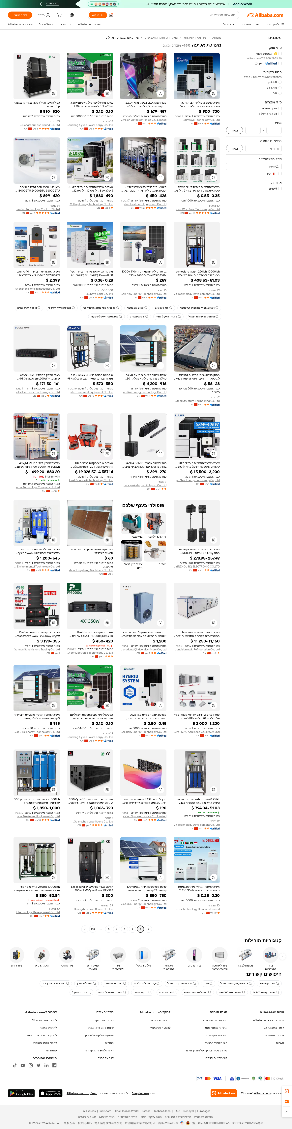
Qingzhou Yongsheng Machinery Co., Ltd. (90, 570)
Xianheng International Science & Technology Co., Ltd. (90, 480)
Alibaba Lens (262, 1093)
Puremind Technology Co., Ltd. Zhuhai (37, 209)
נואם (206, 983)
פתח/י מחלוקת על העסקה (98, 1035)
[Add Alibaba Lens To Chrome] (224, 1093)
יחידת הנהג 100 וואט (230, 992)
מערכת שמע (166, 992)
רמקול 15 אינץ (84, 983)
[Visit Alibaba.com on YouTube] (22, 1065)
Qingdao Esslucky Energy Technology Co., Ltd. (143, 731)
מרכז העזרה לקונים (103, 1020)
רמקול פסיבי (141, 992)
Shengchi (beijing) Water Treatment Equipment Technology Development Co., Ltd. (197, 293)
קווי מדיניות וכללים (216, 1058)
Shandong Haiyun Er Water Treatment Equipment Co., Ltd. (143, 204)
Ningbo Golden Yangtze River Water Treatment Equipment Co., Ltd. (90, 392)
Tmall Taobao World (126, 1110)
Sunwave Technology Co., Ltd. (201, 119)
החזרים (109, 1042)
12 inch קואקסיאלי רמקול (234, 983)
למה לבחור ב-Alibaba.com (268, 1020)
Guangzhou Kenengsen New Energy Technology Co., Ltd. (143, 293)
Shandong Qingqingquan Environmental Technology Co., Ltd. (37, 566)
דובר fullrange (267, 983)
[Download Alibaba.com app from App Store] (51, 1093)
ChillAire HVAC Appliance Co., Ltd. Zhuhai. (197, 731)
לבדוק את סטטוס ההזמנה (42, 1035)
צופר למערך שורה (27, 308)
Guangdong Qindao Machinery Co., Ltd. (143, 649)
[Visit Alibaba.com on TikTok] (14, 1065)
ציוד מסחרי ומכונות (195, 37)
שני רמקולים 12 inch (264, 992)
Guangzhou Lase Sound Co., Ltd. (40, 125)
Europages (203, 1110)
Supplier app (140, 1093)
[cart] (59, 15)
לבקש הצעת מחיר (160, 1027)
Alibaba (216, 37)
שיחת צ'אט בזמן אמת (101, 1027)
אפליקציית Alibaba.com (82, 1093)
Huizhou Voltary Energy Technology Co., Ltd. (90, 204)
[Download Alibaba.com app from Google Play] (21, 1093)
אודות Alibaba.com (272, 1011)
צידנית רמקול (79, 992)
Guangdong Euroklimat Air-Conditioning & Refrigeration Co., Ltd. (197, 649)
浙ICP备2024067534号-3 (247, 1123)
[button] (111, 15)
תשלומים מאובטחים (215, 1020)
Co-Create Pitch (274, 1027)
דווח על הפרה (106, 1058)
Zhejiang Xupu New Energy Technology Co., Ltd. (197, 480)
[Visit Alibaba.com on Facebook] (54, 1065)
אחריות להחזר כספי (215, 1027)
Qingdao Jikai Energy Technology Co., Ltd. (143, 392)
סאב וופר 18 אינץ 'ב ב (53, 983)
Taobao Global (162, 1110)
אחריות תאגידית (274, 1035)
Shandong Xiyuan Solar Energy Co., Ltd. (90, 125)
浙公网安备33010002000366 (210, 1123)
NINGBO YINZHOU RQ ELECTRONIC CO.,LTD (197, 566)
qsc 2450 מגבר (135, 308)
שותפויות (51, 1050)
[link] (287, 1091)
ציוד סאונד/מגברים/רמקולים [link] (122, 37)
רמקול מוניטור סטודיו (195, 992)
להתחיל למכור (48, 1027)
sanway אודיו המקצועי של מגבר (197, 308)
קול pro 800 (161, 308)
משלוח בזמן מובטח (216, 1035)
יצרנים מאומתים (160, 1020)
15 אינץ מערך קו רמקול (179, 983)
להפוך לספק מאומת (45, 1042)
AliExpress (89, 1110)
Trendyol (188, 1110)
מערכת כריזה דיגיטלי (59, 308)
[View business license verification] (182, 1123)
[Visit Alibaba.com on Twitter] (38, 1065)
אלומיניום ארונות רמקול (202, 316)
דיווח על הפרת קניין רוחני (99, 1050)
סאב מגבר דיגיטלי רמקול (104, 316)
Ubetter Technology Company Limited (37, 487)
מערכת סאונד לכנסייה (110, 992)
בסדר (234, 130)
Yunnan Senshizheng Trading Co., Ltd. (37, 649)
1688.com (105, 1110)
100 (93, 929)
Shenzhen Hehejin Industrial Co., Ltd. (37, 288)
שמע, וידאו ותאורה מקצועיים (161, 37)
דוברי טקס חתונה (113, 983)
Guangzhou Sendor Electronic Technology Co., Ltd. (90, 652)
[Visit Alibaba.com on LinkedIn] (46, 1065)
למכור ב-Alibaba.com (44, 1020)
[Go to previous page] (148, 929)
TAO (177, 1110)
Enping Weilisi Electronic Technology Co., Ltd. (37, 392)
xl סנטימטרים (137, 316)
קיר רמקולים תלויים (145, 983)
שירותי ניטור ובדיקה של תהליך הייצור (206, 1050)
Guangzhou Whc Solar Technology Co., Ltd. (197, 209)
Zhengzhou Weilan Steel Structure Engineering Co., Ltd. (197, 400)
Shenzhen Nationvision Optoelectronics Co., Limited (143, 119)
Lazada (146, 1110)
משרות (280, 1042)
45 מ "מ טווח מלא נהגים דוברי (99, 308)
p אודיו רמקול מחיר (166, 316)
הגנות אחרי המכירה (215, 1042)
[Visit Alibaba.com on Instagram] (30, 1065)
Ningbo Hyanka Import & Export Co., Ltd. (143, 485)
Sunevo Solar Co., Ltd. (99, 293)
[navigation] (254, 483)
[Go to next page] (84, 929)
